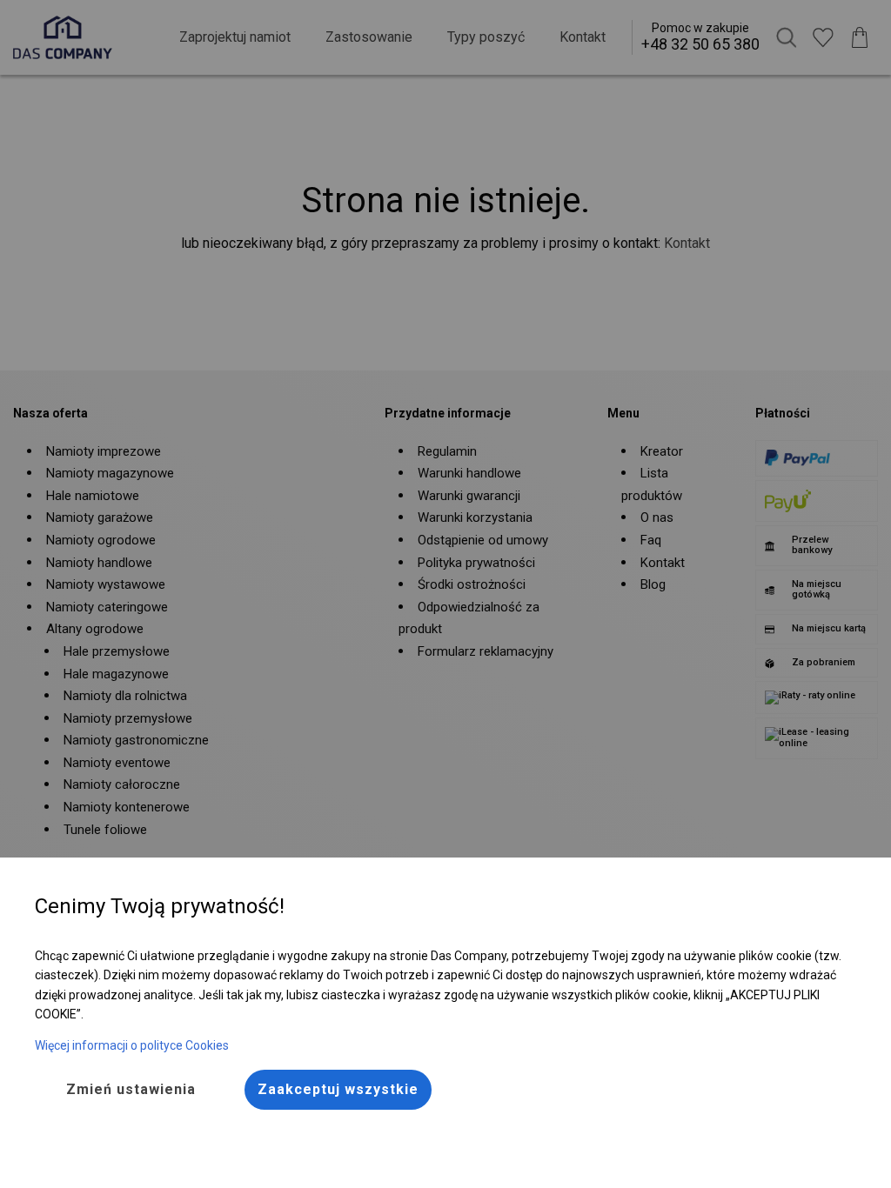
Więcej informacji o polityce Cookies (132, 1045)
